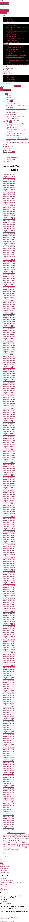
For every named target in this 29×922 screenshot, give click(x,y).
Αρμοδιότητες (10, 21)
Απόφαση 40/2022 (8, 776)
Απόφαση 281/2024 (9, 334)
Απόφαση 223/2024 (9, 442)
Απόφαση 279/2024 (9, 338)
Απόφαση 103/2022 (9, 666)
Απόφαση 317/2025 (9, 267)
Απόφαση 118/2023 (9, 638)
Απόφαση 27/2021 (8, 794)
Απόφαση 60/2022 (8, 740)
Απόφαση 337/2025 (9, 232)
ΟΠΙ (4, 16)
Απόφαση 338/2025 (9, 230)
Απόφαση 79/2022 (8, 709)
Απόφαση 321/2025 (9, 262)
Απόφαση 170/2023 (9, 541)
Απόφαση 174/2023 (9, 534)
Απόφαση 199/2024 (9, 487)
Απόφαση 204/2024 (9, 478)
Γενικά (8, 18)
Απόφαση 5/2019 (8, 822)
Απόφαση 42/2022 (8, 772)
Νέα (7, 75)
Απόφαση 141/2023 (9, 595)
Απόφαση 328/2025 (9, 249)
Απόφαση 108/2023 (9, 656)
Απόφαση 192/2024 (9, 500)
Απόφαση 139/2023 (9, 599)
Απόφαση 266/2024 (9, 362)
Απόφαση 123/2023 (9, 629)
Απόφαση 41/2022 (8, 774)
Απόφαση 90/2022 (8, 690)
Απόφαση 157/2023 (9, 565)
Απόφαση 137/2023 (9, 602)
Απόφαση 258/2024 (9, 377)
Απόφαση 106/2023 (9, 660)
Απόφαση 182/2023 (9, 519)
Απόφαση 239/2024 (9, 412)
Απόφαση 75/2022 (8, 716)
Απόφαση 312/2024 (9, 277)
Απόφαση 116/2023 (9, 642)
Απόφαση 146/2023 (9, 586)
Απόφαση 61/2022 (8, 738)
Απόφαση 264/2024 (9, 366)
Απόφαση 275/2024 (9, 345)
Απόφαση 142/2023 (9, 593)
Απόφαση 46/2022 (8, 764)
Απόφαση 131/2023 (9, 614)
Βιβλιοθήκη (6, 72)
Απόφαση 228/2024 (9, 433)
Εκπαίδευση (7, 70)
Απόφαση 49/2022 (8, 759)
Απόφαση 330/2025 (9, 245)
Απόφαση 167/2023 (9, 547)
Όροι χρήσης (4, 878)
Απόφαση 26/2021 (8, 796)
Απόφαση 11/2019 (8, 811)
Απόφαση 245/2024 (9, 401)
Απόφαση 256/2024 (9, 381)
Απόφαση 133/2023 (9, 610)
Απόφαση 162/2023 (9, 556)
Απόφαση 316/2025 (9, 269)
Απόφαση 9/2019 (8, 815)
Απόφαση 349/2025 (9, 209)
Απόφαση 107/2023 (9, 658)
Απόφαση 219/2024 (9, 450)
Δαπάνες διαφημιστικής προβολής (11, 882)
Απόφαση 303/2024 (9, 293)
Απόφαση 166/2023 (9, 548)
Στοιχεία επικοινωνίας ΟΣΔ (15, 46)
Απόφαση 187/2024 (9, 509)
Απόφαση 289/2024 (9, 319)
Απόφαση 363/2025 (9, 183)
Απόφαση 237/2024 (9, 416)
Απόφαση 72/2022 (8, 720)
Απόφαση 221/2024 (9, 446)
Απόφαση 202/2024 (9, 481)
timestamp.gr (3, 886)
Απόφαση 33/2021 (8, 789)
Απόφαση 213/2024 (9, 461)
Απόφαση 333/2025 (9, 239)
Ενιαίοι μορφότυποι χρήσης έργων (17, 64)
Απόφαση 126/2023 (9, 623)
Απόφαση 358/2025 (9, 193)
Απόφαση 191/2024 (9, 502)
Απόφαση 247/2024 (9, 398)
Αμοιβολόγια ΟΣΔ (12, 49)
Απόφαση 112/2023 (9, 649)
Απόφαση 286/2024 (9, 325)
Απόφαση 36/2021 (8, 783)
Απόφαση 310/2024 (9, 280)
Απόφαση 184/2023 (9, 515)
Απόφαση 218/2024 (9, 452)
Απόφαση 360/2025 (9, 189)
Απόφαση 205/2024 (9, 476)
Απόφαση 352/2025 (9, 204)
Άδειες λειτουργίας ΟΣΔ (14, 48)
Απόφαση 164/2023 (9, 552)
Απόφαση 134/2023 (9, 608)
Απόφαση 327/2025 (9, 250)
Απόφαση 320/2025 (9, 263)
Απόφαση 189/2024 (9, 506)
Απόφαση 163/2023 (9, 554)
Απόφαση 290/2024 (9, 317)
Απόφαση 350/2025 (9, 208)
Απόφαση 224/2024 (9, 440)
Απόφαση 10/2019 (8, 813)
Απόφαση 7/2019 (8, 818)
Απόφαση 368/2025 (9, 174)
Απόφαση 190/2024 (9, 504)
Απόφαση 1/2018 (8, 830)
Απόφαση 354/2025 (9, 200)
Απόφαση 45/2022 (8, 766)
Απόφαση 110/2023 (9, 653)
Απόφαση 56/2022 (8, 746)
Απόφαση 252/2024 (9, 388)
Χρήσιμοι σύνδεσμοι (12, 42)
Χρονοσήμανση (8, 68)
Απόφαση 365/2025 (9, 180)
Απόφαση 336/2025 (9, 234)
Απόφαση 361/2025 (9, 187)
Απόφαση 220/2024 (9, 448)
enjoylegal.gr (3, 890)
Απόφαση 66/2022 (8, 729)
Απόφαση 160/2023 (9, 560)
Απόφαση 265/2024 (9, 364)
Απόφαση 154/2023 (9, 571)
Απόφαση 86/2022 (8, 696)
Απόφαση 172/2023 (9, 537)
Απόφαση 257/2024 (9, 379)
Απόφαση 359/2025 (9, 191)
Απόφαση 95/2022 (8, 681)
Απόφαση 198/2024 (9, 489)
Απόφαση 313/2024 (9, 275)
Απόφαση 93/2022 (8, 684)
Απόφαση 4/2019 (8, 824)
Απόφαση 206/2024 (9, 474)
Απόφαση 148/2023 (9, 582)
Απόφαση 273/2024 (9, 349)
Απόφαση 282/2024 (9, 332)
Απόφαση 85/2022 (8, 697)
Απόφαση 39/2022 (8, 778)
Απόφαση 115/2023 (9, 643)
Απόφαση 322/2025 (9, 260)
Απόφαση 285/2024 (9, 327)
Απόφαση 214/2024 (9, 459)
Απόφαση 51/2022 (8, 755)
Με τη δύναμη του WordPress (9, 918)
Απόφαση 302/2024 (9, 295)
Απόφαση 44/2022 (8, 768)
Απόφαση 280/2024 (9, 336)
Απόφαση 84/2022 (8, 699)
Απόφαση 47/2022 (8, 763)
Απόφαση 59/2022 (8, 742)
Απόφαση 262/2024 (9, 370)
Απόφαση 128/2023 (9, 619)
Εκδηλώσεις (10, 77)
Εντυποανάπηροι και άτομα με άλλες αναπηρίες (16, 39)
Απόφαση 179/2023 (9, 524)
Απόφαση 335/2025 (9, 236)
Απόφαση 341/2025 (9, 224)
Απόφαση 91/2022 (8, 688)
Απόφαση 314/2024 (9, 273)
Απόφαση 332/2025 (9, 241)
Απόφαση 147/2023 (9, 584)
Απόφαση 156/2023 (9, 567)
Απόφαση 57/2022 (8, 744)
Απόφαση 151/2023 (9, 576)
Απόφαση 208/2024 (9, 470)
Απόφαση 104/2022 (9, 664)
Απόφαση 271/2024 (9, 353)
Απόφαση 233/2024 (9, 424)
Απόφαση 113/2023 (9, 647)
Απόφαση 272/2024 (9, 351)
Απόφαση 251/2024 (9, 390)
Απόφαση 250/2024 (9, 392)
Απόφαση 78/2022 (8, 710)
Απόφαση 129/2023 (9, 617)
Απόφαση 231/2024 (9, 427)
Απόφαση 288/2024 (9, 321)
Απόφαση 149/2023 (9, 580)
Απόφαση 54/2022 (8, 750)
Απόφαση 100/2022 (9, 671)
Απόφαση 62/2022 (8, 737)
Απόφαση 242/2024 (9, 407)
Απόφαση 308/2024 (9, 284)
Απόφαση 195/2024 (9, 494)
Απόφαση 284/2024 (9, 329)
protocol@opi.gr (7, 903)
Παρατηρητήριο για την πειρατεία (17, 27)
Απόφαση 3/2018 (8, 826)
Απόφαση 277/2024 (9, 342)
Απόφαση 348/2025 (9, 211)
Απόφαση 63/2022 (8, 735)
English (5, 7)
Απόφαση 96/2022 (8, 679)
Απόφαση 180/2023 (9, 522)
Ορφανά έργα (11, 36)
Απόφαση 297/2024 (9, 304)
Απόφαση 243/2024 (9, 405)
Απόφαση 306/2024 (9, 288)
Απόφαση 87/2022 (8, 694)
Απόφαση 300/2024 (9, 299)
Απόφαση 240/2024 (9, 411)
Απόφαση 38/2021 (8, 779)
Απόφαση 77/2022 (8, 712)
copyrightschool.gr (5, 888)
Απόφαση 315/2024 (9, 271)
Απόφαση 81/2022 (8, 705)
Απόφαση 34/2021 (8, 787)
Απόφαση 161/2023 (9, 558)
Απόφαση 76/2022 (8, 714)
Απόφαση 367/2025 (9, 176)
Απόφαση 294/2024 (9, 310)
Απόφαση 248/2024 (9, 396)
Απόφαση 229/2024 (9, 431)
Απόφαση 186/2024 (9, 511)
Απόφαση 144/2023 (9, 589)
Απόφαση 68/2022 (8, 725)
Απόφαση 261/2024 (9, 371)
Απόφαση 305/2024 (9, 290)
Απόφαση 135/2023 (9, 606)
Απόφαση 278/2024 (9, 340)
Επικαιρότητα (7, 74)
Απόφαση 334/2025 (9, 237)
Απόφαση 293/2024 (9, 312)
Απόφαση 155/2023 (9, 569)
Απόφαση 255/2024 (9, 383)
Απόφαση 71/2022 (8, 722)
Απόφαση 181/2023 (9, 520)
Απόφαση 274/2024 (9, 347)
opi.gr (5, 901)
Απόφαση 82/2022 (8, 703)
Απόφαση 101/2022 (9, 669)
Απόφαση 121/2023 (9, 632)
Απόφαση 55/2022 (8, 748)
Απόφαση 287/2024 (9, 323)
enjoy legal (9, 29)
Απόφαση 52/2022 (8, 753)
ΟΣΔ (1, 863)
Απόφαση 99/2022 (8, 673)
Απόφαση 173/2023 (9, 535)
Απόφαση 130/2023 (9, 615)
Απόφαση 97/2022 (8, 677)
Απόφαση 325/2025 (9, 254)
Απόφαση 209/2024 (9, 468)
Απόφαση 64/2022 (8, 733)
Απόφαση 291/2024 (9, 316)
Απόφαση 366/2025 (9, 178)
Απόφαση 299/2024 (9, 301)
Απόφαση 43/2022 (8, 770)
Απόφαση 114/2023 (9, 645)
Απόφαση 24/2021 (8, 798)
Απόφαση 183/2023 (9, 517)
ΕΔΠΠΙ (5, 66)
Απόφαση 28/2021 (8, 792)
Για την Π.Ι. (6, 23)
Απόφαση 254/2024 (9, 385)
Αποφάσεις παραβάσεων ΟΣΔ (16, 55)
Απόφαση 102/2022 (9, 668)
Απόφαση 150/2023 (9, 578)
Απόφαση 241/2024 (9, 409)
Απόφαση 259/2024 (9, 375)
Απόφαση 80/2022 (8, 707)
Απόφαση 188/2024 (9, 507)
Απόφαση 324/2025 (9, 256)
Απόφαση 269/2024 (9, 357)
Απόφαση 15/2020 (8, 807)
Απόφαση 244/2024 (9, 403)
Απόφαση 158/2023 (9, 563)
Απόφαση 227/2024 (9, 435)
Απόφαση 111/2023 (9, 651)
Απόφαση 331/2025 (9, 243)
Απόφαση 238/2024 (9, 414)
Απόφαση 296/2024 (9, 306)
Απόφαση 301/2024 (9, 297)
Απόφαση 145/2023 (9, 588)
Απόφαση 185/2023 (9, 513)
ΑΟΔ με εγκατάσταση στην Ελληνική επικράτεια (15, 58)
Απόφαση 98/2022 (8, 675)
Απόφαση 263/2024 (9, 368)
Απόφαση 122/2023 (9, 630)
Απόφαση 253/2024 (9, 386)
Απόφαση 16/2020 (8, 805)
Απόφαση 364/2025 (9, 182)
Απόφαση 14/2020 (8, 809)
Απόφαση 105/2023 (9, 662)
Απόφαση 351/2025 (9, 206)
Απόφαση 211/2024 (9, 465)
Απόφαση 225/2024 (9, 439)
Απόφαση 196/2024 (9, 493)
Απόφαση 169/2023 (9, 543)
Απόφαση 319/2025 (9, 265)
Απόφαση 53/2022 (8, 751)
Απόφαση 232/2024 (9, 426)
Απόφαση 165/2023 (9, 550)
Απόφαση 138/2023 (9, 601)
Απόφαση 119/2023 (9, 636)
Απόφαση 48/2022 (8, 761)
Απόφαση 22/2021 (8, 802)
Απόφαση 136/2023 (9, 604)
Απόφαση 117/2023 (9, 640)
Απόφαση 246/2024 (9, 399)
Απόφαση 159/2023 (9, 561)
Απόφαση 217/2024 (9, 453)
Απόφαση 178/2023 (9, 526)
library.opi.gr (3, 884)
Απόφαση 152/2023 (9, 575)
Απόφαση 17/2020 (8, 804)
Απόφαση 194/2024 (9, 496)
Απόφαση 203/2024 (9, 480)
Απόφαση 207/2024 (9, 472)
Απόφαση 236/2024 (9, 418)
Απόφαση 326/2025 (9, 252)
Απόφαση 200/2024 (9, 485)
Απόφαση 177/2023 (9, 528)
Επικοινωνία (7, 83)
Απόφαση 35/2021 (8, 785)
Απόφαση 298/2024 (9, 303)
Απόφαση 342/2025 (9, 222)
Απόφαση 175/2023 (9, 532)
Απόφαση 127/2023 (9, 621)
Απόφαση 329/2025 (9, 247)
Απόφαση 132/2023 (9, 612)
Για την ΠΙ (3, 861)
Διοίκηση (9, 20)
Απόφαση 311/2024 (9, 278)
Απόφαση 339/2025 (9, 228)
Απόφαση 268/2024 (9, 358)
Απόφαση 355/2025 (9, 198)
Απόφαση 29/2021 (8, 791)
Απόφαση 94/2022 (8, 683)
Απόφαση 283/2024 (9, 331)
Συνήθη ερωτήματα (12, 25)
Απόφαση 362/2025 (9, 185)
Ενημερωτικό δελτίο (12, 79)
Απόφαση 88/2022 (8, 692)
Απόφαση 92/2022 (8, 686)
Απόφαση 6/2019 (8, 820)
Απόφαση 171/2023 (9, 539)
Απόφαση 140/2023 (9, 597)
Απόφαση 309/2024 (9, 282)
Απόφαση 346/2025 (9, 215)
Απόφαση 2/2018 (8, 828)
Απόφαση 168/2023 (9, 545)
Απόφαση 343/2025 (9, 221)
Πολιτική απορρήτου (6, 880)
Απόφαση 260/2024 (9, 373)
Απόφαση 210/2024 (9, 466)
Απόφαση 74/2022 (8, 718)
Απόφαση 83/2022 (8, 701)
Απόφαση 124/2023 (9, 627)
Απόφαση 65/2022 (8, 731)
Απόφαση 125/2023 (9, 625)
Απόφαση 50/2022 (8, 757)
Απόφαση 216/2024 (9, 455)
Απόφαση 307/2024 (9, 286)
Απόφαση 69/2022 (8, 723)
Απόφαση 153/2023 (9, 573)
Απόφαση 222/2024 (9, 444)
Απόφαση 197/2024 (9, 491)
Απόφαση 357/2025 (9, 195)
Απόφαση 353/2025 (9, 202)
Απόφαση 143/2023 (9, 591)
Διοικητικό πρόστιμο (12, 34)
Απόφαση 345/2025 (9, 217)
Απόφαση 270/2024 (9, 355)
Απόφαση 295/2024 (9, 308)
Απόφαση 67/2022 (8, 727)
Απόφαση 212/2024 (9, 463)
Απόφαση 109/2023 (9, 655)
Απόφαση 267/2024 (9, 360)
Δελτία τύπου (10, 81)
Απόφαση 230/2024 (9, 429)
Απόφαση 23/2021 (8, 800)
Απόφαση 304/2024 (9, 291)
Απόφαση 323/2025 (9, 258)
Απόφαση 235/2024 (9, 420)
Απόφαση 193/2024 (9, 498)
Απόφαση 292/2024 (9, 314)
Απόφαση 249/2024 (9, 394)
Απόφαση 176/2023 (9, 530)
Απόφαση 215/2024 (9, 457)
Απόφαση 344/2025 (9, 219)
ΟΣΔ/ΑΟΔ (6, 44)
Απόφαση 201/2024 (9, 483)
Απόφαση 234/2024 (9, 422)
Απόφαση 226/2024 (9, 437)
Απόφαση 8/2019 (8, 817)
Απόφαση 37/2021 (8, 781)
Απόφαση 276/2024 (9, 344)
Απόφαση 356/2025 (9, 196)
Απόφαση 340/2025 (9, 226)
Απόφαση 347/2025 (9, 213)
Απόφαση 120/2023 (9, 634)
